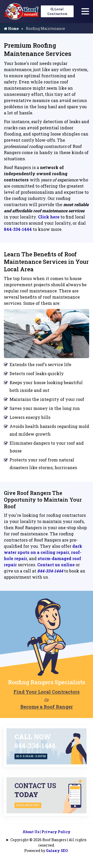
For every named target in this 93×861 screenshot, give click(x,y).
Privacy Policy (56, 831)
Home (13, 28)
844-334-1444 (18, 229)
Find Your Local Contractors (46, 692)
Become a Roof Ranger (46, 707)
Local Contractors (57, 11)
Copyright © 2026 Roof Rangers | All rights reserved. (48, 842)
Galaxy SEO (57, 850)
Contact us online (56, 564)
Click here (48, 217)
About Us (30, 831)
